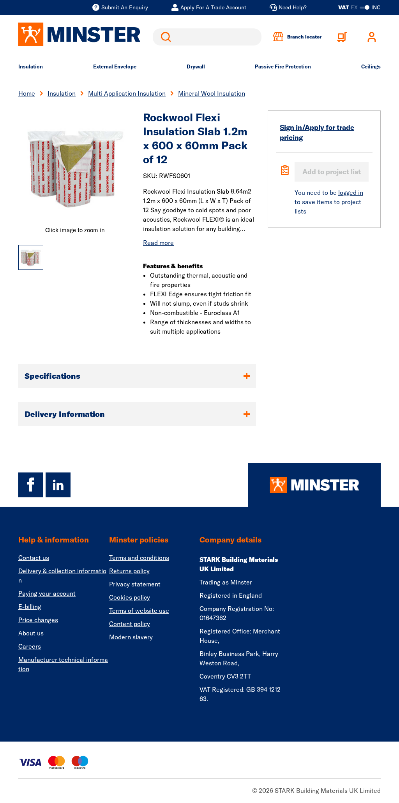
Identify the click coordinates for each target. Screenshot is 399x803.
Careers (29, 646)
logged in (350, 192)
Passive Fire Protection (283, 66)
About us (31, 633)
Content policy (129, 624)
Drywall (196, 66)
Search (164, 36)
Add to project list (331, 171)
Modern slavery (131, 637)
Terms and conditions (139, 558)
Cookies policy (129, 597)
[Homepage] (314, 485)
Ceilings (371, 66)
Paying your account (47, 593)
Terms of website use (139, 610)
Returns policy (129, 571)
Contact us (33, 558)
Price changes (38, 620)
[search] (207, 36)
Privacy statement (135, 584)
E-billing (29, 607)
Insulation (30, 66)
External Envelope (114, 66)
